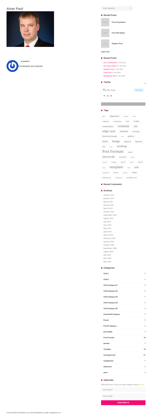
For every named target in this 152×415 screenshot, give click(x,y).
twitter (116, 173)
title (136, 167)
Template (107, 349)
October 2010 (108, 212)
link (103, 146)
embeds (124, 131)
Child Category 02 (110, 291)
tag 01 (123, 162)
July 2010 (107, 222)
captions (105, 121)
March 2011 (108, 208)
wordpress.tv (131, 178)
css (135, 126)
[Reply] (104, 95)
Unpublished (108, 361)
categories (117, 121)
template (116, 167)
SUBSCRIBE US (123, 403)
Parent (106, 320)
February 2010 (109, 238)
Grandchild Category (111, 314)
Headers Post (108, 69)
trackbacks (105, 173)
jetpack (127, 141)
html (105, 141)
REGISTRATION (137, 6)
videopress (106, 178)
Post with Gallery (110, 66)
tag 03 (140, 162)
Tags (103, 167)
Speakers (92, 6)
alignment (114, 116)
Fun (122, 136)
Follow (139, 90)
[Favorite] (111, 95)
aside (134, 116)
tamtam (106, 343)
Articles (126, 116)
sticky (132, 157)
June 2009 (107, 258)
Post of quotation (110, 63)
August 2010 (108, 218)
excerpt (136, 131)
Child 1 (106, 274)
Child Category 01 (110, 285)
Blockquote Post (109, 76)
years (105, 372)
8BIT (103, 116)
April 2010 (107, 232)
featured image (109, 136)
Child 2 (106, 279)
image (116, 141)
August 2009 (108, 252)
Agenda (106, 6)
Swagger (113, 162)
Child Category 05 (110, 308)
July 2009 (107, 255)
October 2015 (108, 195)
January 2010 (108, 242)
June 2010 (107, 225)
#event (141, 385)
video (134, 172)
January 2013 (108, 198)
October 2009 (108, 245)
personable (107, 332)
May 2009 (107, 262)
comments (108, 126)
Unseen (125, 173)
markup (122, 146)
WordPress (118, 178)
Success (104, 162)
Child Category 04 (110, 303)
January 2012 (108, 205)
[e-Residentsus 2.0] (21, 6)
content (123, 126)
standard (122, 157)
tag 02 (132, 162)
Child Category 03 (110, 297)
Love (111, 146)
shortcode (108, 156)
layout (138, 141)
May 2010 (107, 228)
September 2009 (110, 248)
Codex (136, 121)
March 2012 (108, 202)
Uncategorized (109, 355)
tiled (128, 167)
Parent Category (109, 326)
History (118, 6)
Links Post (107, 73)
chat (127, 121)
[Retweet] (108, 95)
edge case (108, 131)
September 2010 (110, 215)
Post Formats (113, 151)
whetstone (107, 367)
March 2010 (108, 235)
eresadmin (25, 61)
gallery (131, 136)
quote (130, 152)
